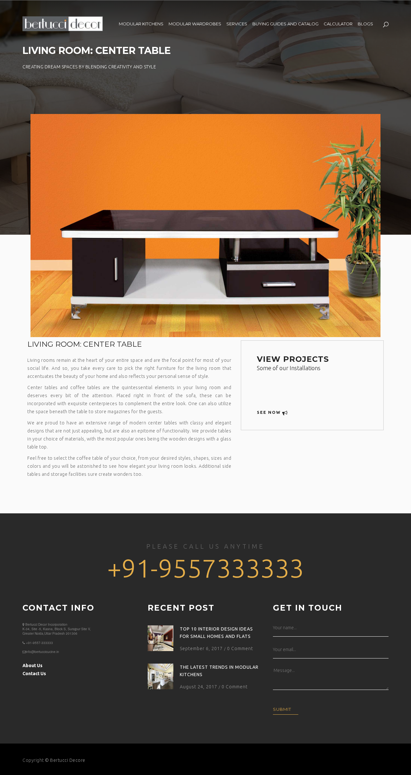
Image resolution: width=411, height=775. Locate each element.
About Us (32, 665)
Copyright (33, 760)
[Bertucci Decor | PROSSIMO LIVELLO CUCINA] (62, 23)
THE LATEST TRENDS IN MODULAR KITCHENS (219, 671)
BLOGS (365, 23)
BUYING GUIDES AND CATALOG (285, 23)
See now (269, 412)
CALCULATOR (338, 23)
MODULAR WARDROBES (195, 23)
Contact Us (34, 673)
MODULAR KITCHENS (141, 23)
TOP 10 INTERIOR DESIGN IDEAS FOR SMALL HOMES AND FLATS (216, 632)
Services (236, 23)
